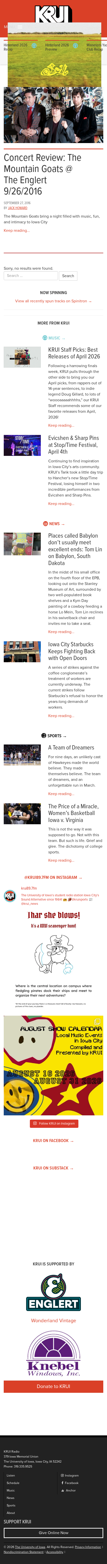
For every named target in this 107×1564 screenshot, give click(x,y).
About (11, 1513)
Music (11, 1490)
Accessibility (54, 1552)
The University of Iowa (30, 1547)
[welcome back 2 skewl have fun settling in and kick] (53, 1065)
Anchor (70, 1490)
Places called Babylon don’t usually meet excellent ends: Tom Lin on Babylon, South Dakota (75, 550)
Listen (11, 1476)
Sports (11, 1505)
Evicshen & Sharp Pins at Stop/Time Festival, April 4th (73, 445)
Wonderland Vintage (53, 1321)
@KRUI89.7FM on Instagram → (53, 878)
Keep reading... (17, 230)
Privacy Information (88, 1547)
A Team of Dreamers (71, 748)
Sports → (57, 736)
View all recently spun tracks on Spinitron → (53, 301)
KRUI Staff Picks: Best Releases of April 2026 (74, 353)
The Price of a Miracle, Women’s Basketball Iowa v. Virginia (73, 813)
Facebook (71, 1483)
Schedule (13, 1483)
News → (57, 524)
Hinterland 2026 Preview (57, 47)
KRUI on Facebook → (53, 1141)
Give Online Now (53, 1532)
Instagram (71, 1476)
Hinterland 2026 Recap (15, 47)
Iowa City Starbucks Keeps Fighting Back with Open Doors (71, 651)
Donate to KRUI (53, 1387)
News (10, 1498)
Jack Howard (17, 208)
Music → (57, 338)
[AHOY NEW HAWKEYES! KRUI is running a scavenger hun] (53, 962)
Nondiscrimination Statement (24, 1552)
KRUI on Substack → (53, 1168)
